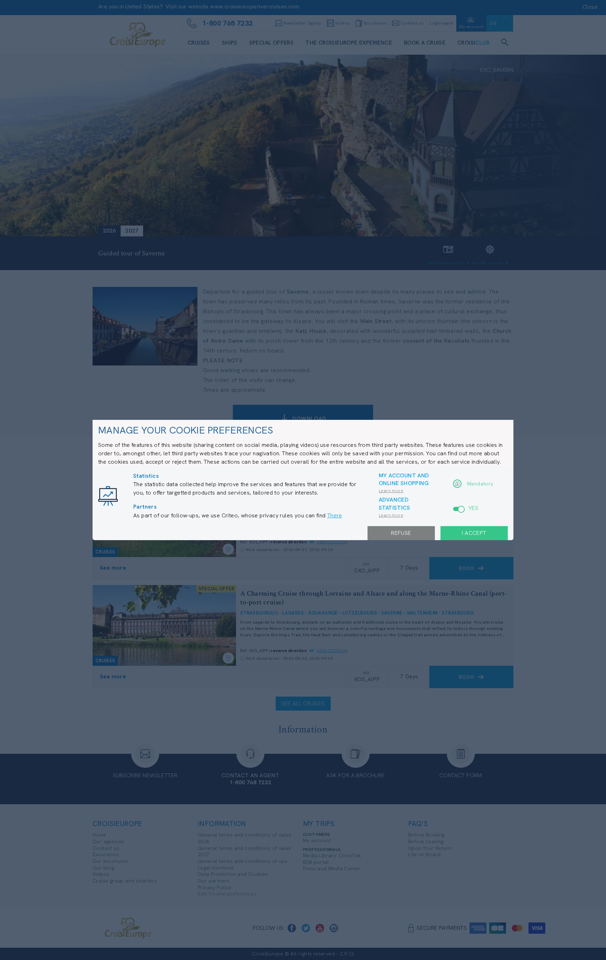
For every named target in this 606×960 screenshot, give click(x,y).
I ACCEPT (474, 533)
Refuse (401, 533)
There (334, 515)
